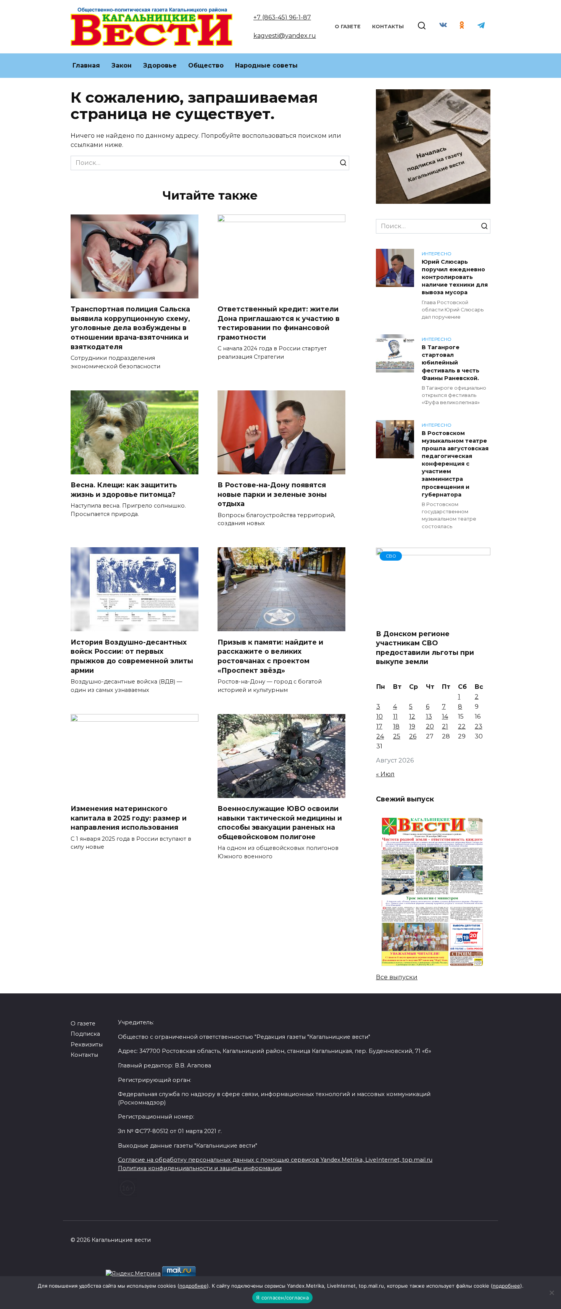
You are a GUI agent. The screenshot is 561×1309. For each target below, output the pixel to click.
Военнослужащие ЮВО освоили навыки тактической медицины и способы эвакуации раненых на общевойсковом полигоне (280, 822)
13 (429, 716)
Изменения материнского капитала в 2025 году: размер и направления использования (129, 817)
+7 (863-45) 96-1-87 (282, 17)
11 (395, 716)
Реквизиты (87, 1044)
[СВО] (433, 618)
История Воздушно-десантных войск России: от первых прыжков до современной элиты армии (132, 656)
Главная (86, 65)
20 (430, 726)
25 (396, 736)
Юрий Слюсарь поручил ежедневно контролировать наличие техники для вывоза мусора (455, 277)
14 (445, 716)
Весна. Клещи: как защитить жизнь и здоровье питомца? (124, 489)
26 (412, 736)
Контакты (388, 26)
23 (478, 726)
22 (462, 726)
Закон (121, 65)
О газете (348, 26)
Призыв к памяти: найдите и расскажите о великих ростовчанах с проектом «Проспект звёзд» (270, 656)
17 (379, 726)
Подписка (85, 1033)
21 (445, 726)
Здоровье (160, 65)
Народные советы (266, 65)
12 (412, 716)
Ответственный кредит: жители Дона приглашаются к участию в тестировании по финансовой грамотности (279, 323)
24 (380, 736)
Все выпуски (397, 977)
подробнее (193, 1286)
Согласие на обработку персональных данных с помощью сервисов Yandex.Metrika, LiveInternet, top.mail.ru (275, 1159)
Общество (206, 65)
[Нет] (551, 1292)
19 (412, 726)
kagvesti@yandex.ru (284, 35)
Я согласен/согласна (282, 1297)
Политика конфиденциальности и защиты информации (200, 1168)
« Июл (385, 774)
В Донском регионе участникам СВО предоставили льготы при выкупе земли (425, 647)
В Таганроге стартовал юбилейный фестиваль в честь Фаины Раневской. (450, 363)
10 (379, 716)
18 (396, 726)
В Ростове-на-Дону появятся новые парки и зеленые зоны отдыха (272, 494)
